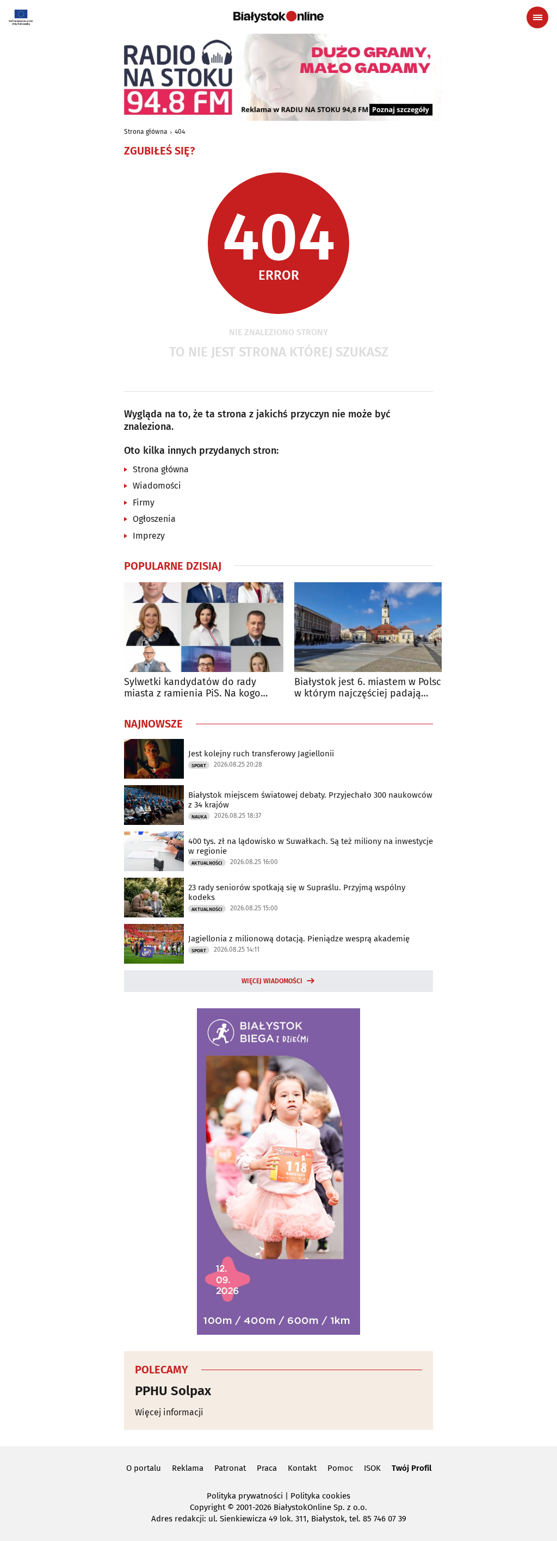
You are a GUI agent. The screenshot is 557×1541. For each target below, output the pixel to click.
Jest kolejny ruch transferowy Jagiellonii (261, 754)
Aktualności (206, 863)
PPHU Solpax (173, 1391)
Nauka (199, 816)
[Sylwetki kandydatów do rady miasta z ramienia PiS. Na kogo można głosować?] (203, 627)
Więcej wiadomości (272, 981)
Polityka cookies (320, 1496)
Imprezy (149, 536)
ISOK (372, 1468)
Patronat (230, 1468)
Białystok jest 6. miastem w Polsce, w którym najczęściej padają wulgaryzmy (371, 688)
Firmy (143, 502)
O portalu (143, 1468)
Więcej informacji (169, 1412)
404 (180, 131)
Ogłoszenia (154, 519)
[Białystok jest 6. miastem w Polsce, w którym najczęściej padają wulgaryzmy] (374, 627)
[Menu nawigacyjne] (537, 17)
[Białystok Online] (278, 17)
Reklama (187, 1468)
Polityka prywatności (245, 1496)
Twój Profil (411, 1468)
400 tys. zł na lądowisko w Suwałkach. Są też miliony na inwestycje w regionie (310, 846)
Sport (198, 765)
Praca (267, 1468)
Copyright (207, 1507)
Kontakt (302, 1468)
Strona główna (146, 131)
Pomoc (340, 1468)
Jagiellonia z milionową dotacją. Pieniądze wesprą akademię (299, 939)
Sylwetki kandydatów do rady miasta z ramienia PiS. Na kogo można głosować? (192, 688)
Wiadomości (157, 485)
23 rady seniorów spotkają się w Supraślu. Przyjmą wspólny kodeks (296, 892)
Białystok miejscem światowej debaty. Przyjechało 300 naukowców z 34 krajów (310, 800)
